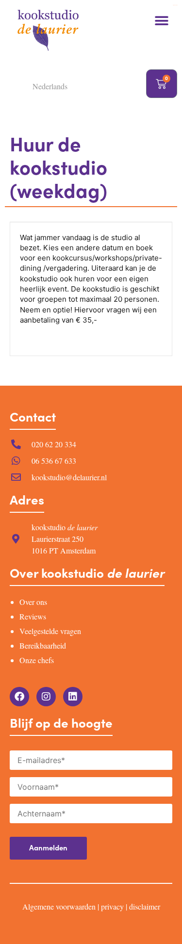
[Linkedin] (73, 696)
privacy (112, 906)
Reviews (32, 616)
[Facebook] (19, 696)
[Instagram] (46, 696)
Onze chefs (36, 660)
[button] (161, 21)
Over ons (33, 602)
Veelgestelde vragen (50, 631)
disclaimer (144, 906)
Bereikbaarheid (42, 645)
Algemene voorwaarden (59, 906)
